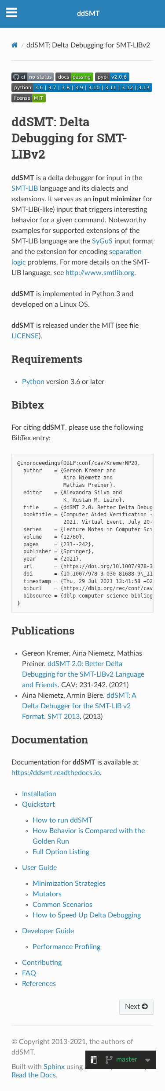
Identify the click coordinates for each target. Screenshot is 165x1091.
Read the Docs (33, 1075)
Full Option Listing (61, 851)
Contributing (42, 962)
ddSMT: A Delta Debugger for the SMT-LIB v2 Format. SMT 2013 (79, 706)
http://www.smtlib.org (100, 272)
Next (133, 1006)
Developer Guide (48, 931)
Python (33, 381)
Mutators (47, 894)
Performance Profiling (66, 946)
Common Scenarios (62, 904)
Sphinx (54, 1066)
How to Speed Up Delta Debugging (87, 915)
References (39, 983)
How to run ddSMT (62, 820)
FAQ (29, 973)
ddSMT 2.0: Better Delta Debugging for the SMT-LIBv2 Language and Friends (83, 674)
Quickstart (38, 804)
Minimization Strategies (69, 883)
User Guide (39, 867)
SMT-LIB (24, 188)
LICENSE (25, 336)
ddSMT (88, 13)
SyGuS (102, 241)
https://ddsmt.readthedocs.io (55, 772)
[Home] (14, 45)
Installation (39, 793)
